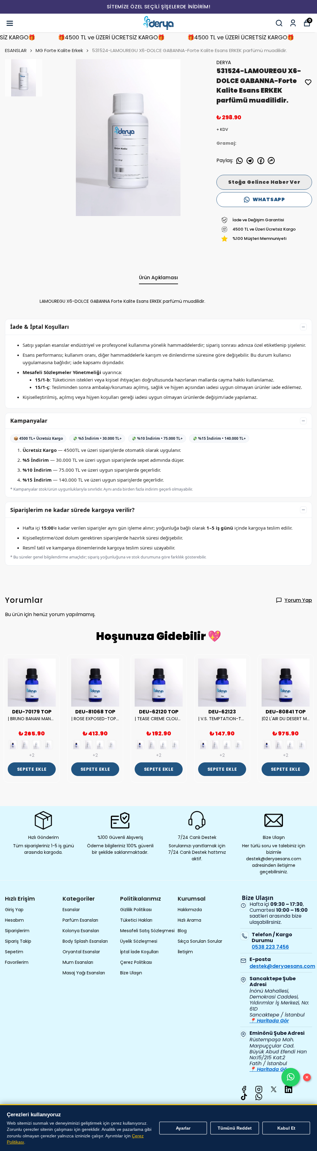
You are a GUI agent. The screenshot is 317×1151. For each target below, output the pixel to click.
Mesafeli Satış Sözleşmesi (147, 931)
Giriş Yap (14, 909)
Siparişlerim (17, 931)
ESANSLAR (16, 50)
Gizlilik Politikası (136, 909)
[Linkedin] (288, 1089)
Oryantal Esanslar (81, 952)
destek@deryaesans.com (282, 966)
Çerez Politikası (136, 962)
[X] (273, 1089)
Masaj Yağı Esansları (84, 973)
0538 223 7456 (270, 946)
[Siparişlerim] (293, 23)
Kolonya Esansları (81, 931)
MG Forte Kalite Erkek (59, 50)
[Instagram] (259, 1089)
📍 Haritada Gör (269, 1020)
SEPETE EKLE (32, 769)
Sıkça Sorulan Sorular (200, 941)
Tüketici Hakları (136, 920)
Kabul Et (286, 1128)
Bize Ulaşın (131, 973)
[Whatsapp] (259, 1096)
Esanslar (71, 909)
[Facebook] (244, 1089)
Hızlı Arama (189, 920)
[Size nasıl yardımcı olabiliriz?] (290, 1077)
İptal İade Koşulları (139, 952)
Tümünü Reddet (235, 1128)
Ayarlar (183, 1128)
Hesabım (14, 920)
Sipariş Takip (18, 941)
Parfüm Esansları (80, 920)
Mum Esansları (78, 962)
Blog (182, 931)
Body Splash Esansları (85, 941)
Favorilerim (16, 962)
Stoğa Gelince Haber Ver (264, 182)
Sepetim (14, 952)
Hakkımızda (190, 909)
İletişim (185, 952)
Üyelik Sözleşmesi (138, 941)
